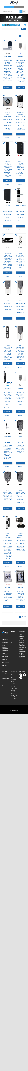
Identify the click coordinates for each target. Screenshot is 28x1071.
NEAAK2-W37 (20, 343)
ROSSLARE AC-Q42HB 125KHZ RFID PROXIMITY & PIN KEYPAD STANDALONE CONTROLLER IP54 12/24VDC (20, 596)
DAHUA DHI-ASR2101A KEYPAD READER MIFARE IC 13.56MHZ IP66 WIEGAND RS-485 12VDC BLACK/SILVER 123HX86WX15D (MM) (7, 216)
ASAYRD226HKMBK (20, 112)
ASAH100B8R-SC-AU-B (7, 251)
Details (7, 90)
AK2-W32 (7, 300)
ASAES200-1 (7, 533)
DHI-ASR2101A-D (20, 161)
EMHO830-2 (20, 535)
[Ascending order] (17, 29)
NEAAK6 (20, 436)
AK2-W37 (20, 345)
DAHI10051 (20, 159)
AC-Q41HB (7, 589)
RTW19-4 (20, 253)
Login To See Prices (7, 87)
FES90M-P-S (8, 390)
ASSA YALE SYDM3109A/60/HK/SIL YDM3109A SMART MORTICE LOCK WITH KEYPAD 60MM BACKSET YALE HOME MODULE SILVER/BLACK (21, 216)
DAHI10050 (8, 205)
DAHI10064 (8, 159)
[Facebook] (20, 674)
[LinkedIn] (20, 677)
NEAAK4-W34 (20, 56)
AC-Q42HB (20, 589)
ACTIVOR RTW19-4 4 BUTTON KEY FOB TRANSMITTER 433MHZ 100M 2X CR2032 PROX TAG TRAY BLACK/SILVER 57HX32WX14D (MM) (20, 261)
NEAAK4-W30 (20, 388)
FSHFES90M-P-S (8, 388)
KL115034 (7, 114)
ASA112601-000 (8, 343)
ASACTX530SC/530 (7, 436)
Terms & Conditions (21, 707)
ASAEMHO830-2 (20, 533)
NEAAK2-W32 (7, 297)
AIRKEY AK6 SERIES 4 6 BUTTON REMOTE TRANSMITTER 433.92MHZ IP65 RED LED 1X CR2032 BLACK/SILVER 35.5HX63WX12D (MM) (20, 447)
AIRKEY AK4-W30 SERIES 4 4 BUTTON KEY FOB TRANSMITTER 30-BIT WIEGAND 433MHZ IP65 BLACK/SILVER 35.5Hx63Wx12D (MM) (20, 398)
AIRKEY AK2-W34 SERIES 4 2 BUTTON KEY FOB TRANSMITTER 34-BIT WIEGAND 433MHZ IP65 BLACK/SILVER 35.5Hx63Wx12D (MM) (20, 308)
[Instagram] (24, 674)
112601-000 (8, 345)
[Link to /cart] (25, 25)
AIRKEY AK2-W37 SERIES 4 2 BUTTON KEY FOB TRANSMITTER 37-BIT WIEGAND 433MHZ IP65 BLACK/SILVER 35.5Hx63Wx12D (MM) (20, 353)
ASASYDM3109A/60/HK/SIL (21, 205)
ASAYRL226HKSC (7, 56)
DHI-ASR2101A (7, 208)
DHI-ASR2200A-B (7, 161)
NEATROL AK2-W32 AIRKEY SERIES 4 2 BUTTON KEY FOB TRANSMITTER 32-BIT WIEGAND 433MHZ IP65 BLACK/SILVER (7, 307)
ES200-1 (7, 535)
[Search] (21, 11)
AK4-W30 (20, 390)
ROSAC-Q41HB (7, 587)
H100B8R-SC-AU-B (8, 253)
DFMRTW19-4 (20, 251)
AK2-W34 (20, 300)
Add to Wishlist (3, 40)
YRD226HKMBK (20, 114)
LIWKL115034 (7, 112)
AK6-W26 (20, 490)
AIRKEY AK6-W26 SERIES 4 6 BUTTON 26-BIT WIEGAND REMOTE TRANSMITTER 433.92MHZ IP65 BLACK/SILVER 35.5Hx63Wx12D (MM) (20, 498)
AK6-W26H (7, 490)
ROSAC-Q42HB (20, 587)
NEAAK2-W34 (20, 297)
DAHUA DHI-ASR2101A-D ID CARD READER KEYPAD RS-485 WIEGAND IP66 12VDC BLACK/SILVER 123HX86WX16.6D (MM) (20, 169)
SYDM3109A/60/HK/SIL (20, 208)
